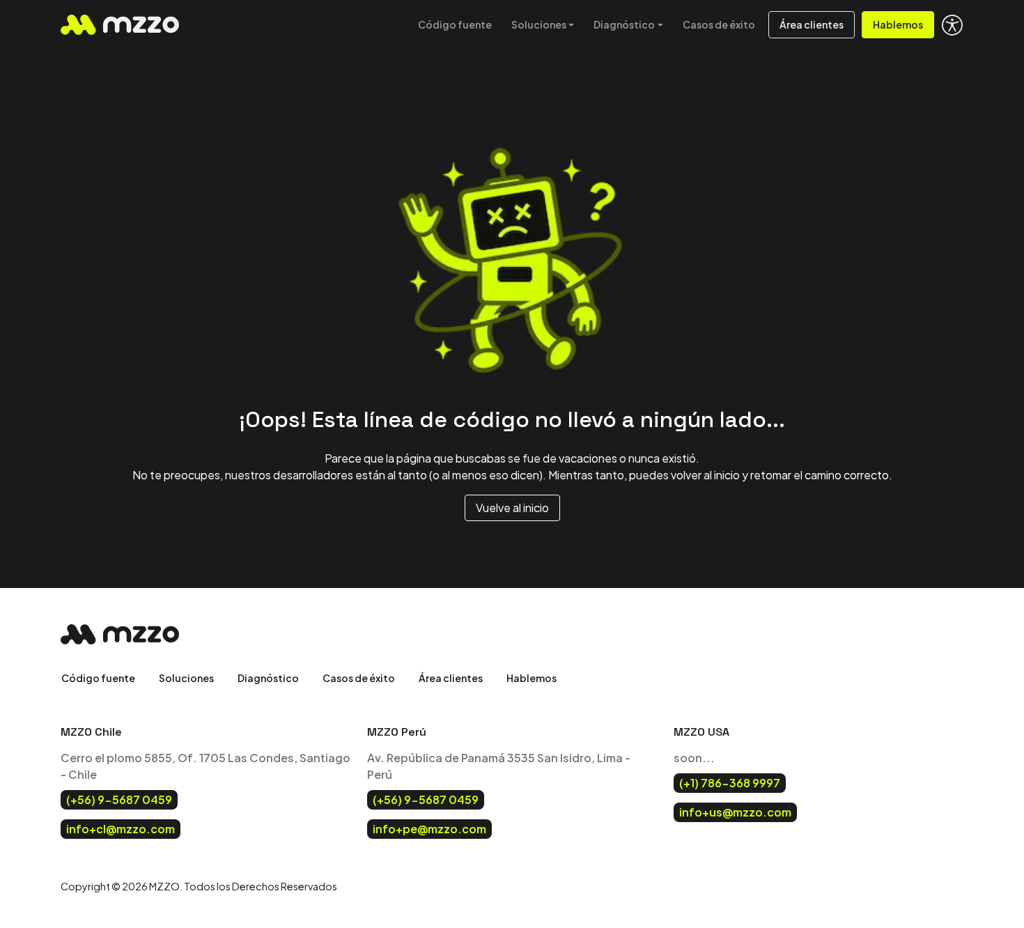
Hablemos (898, 24)
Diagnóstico (268, 678)
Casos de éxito (719, 24)
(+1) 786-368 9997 (729, 782)
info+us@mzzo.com (735, 812)
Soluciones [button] (538, 24)
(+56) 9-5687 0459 (119, 799)
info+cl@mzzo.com (120, 828)
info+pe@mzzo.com (429, 828)
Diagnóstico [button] (624, 24)
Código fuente (455, 24)
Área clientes (811, 24)
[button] (952, 25)
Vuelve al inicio (512, 507)
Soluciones (186, 678)
